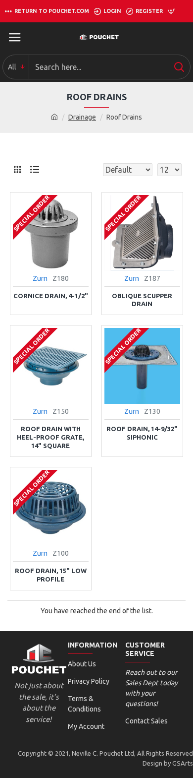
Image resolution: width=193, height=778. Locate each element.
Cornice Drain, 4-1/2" (50, 295)
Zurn (40, 278)
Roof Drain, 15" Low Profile (51, 575)
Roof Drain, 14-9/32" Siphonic (142, 433)
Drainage (82, 117)
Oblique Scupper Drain (142, 300)
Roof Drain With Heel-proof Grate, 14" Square (50, 437)
